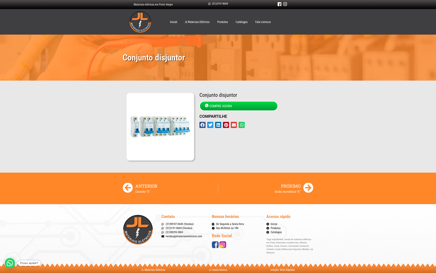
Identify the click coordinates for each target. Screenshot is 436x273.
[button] (202, 125)
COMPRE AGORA (220, 106)
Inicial (173, 22)
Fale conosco (263, 22)
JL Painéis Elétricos (218, 270)
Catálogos (242, 22)
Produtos (222, 22)
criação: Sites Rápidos (282, 269)
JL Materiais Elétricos (197, 22)
